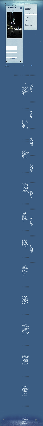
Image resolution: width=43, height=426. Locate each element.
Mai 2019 (31, 149)
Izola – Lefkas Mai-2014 (24, 390)
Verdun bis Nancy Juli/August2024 (25, 86)
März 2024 (31, 94)
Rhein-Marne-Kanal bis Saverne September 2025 (25, 109)
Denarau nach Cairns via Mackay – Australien (25, 173)
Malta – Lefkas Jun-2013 (24, 387)
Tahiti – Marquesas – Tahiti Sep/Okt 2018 (25, 186)
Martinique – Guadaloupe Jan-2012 (25, 299)
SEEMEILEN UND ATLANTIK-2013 (25, 384)
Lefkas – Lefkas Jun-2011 (24, 214)
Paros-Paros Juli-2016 (24, 266)
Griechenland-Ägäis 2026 (21, 0)
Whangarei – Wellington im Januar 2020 (25, 358)
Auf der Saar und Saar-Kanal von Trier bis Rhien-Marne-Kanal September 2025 (25, 99)
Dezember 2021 (31, 118)
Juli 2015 (31, 196)
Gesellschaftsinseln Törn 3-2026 (25, 122)
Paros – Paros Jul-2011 (24, 217)
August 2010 (31, 252)
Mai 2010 (31, 255)
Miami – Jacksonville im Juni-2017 (25, 416)
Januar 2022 (31, 117)
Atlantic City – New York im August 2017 (25, 415)
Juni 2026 (31, 68)
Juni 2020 (31, 137)
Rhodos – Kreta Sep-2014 (24, 240)
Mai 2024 (31, 92)
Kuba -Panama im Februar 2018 (25, 276)
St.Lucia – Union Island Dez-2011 (25, 295)
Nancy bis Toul (23, 95)
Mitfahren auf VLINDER (27, 17)
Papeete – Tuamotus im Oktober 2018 (25, 183)
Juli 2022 (31, 112)
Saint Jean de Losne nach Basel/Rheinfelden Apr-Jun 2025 (25, 111)
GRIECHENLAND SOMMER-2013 (25, 219)
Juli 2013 (31, 219)
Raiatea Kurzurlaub (23, 125)
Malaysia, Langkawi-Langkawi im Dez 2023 (25, 327)
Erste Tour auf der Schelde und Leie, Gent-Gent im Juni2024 (25, 80)
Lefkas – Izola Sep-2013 (24, 386)
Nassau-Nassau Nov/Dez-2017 (25, 154)
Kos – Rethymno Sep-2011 (24, 212)
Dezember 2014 (31, 202)
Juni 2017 (31, 173)
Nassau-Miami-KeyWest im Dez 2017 (25, 152)
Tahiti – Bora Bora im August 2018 (25, 184)
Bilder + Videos (12, 0)
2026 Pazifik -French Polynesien (25, 118)
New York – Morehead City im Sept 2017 (25, 420)
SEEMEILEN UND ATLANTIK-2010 (25, 364)
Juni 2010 (31, 254)
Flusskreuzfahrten (27, 20)
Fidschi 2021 (23, 156)
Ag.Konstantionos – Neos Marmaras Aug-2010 (25, 200)
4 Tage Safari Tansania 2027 (8, 0)
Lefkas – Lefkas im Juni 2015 (24, 248)
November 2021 (31, 119)
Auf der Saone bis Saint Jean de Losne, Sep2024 (25, 77)
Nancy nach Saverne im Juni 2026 (25, 128)
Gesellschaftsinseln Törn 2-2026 (25, 121)
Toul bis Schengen (23, 97)
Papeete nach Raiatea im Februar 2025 (25, 89)
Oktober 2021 (31, 120)
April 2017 (31, 175)
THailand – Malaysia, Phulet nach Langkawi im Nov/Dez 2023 (25, 410)
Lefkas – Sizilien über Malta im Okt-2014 (25, 392)
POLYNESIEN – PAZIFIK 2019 (24, 336)
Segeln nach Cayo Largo (30, 25)
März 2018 (31, 164)
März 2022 (31, 116)
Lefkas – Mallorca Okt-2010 (24, 368)
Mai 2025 (31, 82)
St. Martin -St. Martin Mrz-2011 (24, 293)
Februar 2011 (31, 246)
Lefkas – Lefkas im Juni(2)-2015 (25, 249)
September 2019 (31, 145)
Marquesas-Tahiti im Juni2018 (24, 182)
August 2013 (31, 218)
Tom (25, 24)
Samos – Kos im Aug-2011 (24, 218)
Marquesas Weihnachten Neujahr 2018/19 (25, 181)
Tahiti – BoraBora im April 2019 (25, 196)
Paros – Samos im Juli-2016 (24, 264)
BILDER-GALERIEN (23, 155)
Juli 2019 (31, 147)
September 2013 (31, 217)
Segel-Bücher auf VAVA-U (24, 68)
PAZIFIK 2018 (23, 331)
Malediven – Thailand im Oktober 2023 (25, 328)
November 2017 (31, 168)
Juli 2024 (31, 90)
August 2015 (31, 195)
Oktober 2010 (31, 250)
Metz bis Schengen (23, 94)
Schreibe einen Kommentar (9, 45)
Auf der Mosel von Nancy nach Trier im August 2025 (25, 93)
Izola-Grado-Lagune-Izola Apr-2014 (25, 322)
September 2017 (31, 170)
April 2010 (31, 256)
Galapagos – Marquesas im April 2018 (25, 332)
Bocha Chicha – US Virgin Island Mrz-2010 (25, 279)
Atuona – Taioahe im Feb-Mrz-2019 (25, 191)
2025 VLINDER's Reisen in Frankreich (25, 91)
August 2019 (31, 146)
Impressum (25, 0)
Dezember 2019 (31, 142)
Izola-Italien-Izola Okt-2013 (24, 323)
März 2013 (31, 223)
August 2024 (31, 89)
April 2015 (31, 199)
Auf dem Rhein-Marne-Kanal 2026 (25, 127)
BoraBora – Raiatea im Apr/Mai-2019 (25, 192)
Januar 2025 (31, 85)
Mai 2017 (31, 174)
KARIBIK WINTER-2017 (24, 307)
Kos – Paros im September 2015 (25, 246)
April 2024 (31, 93)
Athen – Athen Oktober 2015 (24, 243)
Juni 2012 (31, 229)
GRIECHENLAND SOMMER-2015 (25, 242)
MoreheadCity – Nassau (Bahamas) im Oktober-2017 (25, 418)
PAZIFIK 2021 (23, 334)
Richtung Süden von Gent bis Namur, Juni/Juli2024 (25, 85)
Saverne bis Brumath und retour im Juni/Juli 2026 (25, 131)
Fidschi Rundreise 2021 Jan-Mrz (25, 160)
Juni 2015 (31, 197)
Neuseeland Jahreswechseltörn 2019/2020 (25, 338)
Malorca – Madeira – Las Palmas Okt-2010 (25, 371)
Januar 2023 (31, 108)
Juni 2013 (31, 220)
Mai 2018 (31, 162)
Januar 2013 (31, 225)
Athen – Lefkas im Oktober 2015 (25, 244)
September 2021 (31, 121)
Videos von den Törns (24, 69)
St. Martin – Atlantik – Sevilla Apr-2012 (25, 383)
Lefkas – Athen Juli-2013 (24, 222)
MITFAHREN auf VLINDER (29, 0)
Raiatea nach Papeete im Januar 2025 (25, 90)
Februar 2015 (31, 201)
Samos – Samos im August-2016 (25, 271)
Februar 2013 (31, 224)
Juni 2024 (31, 91)
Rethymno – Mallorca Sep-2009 (25, 363)
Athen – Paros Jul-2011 (24, 210)
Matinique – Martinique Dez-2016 (25, 306)
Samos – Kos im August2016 (24, 270)
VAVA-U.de (26, 19)
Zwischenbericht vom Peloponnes (11, 7)
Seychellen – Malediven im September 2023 (25, 407)
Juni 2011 (31, 242)
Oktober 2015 (31, 193)
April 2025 (31, 83)
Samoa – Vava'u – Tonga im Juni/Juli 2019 (25, 343)
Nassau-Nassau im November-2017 (25, 153)
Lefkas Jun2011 (23, 215)
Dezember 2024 (31, 86)
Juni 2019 (31, 148)
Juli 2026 (31, 67)
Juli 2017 (31, 172)
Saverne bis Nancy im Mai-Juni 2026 (25, 132)
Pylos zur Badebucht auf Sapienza (20, 61)
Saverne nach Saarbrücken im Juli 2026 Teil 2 (25, 140)
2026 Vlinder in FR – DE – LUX (25, 126)
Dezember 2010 (31, 248)
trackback (11, 58)
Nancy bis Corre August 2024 (24, 83)
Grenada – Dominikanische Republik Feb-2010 (25, 282)
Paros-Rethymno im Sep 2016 (24, 267)
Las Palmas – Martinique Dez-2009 (25, 360)
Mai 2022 (31, 114)
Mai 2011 (31, 243)
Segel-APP (23, 67)
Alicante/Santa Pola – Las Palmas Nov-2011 (25, 375)
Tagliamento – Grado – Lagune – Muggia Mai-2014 (25, 325)
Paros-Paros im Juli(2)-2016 (24, 265)
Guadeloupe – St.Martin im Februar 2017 (25, 311)
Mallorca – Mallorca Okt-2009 (24, 362)
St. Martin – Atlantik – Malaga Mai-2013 (25, 388)
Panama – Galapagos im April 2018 (25, 333)
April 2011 (31, 244)
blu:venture (8, 3)
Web (6, 56)
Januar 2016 (31, 190)
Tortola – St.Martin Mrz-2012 (24, 301)
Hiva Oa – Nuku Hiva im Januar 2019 (25, 193)
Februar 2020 (31, 140)
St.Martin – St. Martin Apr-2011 (24, 296)
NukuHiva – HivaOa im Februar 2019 (25, 195)
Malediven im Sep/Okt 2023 (24, 329)
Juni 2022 (31, 113)
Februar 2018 (31, 165)
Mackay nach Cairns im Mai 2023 (25, 148)
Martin (7, 8)
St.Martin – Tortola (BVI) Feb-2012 (25, 300)
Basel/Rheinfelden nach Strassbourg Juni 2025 (25, 107)
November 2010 (31, 249)
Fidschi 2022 (23, 161)
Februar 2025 (31, 84)
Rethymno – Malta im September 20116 (25, 269)
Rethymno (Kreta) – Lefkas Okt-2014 (25, 239)
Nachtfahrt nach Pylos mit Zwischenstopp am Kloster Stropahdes (9, 61)
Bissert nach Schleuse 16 (27, 9)
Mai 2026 (31, 69)
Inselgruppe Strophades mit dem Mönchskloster (31, 24)
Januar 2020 (31, 141)
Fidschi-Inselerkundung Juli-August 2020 (25, 353)
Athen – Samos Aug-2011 (24, 211)
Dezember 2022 (31, 109)
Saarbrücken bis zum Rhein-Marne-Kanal (25, 104)
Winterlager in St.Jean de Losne (25, 87)
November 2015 (31, 192)
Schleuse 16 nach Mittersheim (28, 8)
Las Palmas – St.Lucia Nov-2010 (25, 367)
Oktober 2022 (31, 110)
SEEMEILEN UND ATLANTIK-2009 (25, 359)
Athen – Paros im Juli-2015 (24, 245)
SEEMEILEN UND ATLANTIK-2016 (25, 399)
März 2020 (31, 139)
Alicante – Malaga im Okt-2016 (24, 400)
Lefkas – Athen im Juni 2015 (24, 247)
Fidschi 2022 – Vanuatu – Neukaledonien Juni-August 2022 (25, 168)
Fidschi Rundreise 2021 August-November (25, 159)
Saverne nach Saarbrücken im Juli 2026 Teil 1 (25, 134)
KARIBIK (22, 272)
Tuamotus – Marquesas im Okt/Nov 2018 (25, 189)
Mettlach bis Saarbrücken (24, 101)
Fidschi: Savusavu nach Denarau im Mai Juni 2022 (25, 165)
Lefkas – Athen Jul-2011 (24, 213)
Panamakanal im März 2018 (24, 330)
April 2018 (31, 163)
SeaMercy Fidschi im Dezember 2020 (25, 355)
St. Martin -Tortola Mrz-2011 (24, 294)
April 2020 (31, 138)
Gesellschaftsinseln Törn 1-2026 (25, 120)
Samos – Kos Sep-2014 (24, 241)
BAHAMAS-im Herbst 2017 (24, 150)
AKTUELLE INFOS (23, 66)
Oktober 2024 (31, 87)
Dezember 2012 (31, 226)
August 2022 (31, 111)
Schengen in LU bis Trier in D (24, 96)
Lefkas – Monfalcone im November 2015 (25, 397)
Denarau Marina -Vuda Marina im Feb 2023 (25, 171)
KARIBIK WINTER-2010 (24, 277)
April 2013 (31, 222)
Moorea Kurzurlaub (23, 124)
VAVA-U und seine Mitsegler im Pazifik (25, 423)
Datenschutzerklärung (17, 0)
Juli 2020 (31, 136)
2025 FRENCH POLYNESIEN (24, 88)
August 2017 (31, 171)
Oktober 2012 (31, 228)
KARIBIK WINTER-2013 (24, 303)
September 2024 (31, 88)
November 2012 (31, 227)
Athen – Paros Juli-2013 (24, 221)
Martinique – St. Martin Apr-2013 (25, 304)
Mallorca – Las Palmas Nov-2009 (25, 361)
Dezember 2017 (31, 167)
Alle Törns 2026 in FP (24, 119)
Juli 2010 (31, 253)
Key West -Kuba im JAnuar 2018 (25, 275)
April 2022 (31, 115)
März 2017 (31, 176)
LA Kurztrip (23, 123)
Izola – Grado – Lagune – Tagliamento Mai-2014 (25, 319)
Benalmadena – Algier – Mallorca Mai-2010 (25, 366)
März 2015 (31, 200)
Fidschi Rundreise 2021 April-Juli (25, 157)
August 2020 (31, 135)
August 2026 (31, 66)
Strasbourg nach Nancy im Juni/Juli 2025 (25, 113)
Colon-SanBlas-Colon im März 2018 (25, 274)
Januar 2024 (31, 95)
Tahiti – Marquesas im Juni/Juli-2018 (25, 187)
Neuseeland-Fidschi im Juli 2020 (25, 354)
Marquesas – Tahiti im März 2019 (25, 194)
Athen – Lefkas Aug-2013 (24, 220)
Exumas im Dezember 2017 (24, 151)
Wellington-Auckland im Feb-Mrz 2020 (25, 356)
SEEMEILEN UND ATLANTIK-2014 (25, 389)
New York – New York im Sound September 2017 (25, 422)
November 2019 (31, 143)
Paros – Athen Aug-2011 (24, 216)
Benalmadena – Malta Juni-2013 (25, 385)
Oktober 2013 (31, 216)
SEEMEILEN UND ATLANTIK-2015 (25, 395)
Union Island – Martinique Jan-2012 (25, 302)
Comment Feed (21, 43)
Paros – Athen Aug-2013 (24, 224)
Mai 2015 (31, 198)
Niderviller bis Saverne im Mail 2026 (25, 129)
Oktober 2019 (31, 144)
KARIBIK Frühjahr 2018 (24, 273)
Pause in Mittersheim (27, 7)
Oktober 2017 (31, 169)
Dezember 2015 (31, 191)
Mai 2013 (31, 221)
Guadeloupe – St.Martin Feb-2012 (25, 298)
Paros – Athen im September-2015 (25, 251)
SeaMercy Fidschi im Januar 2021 (25, 335)
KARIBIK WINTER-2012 (24, 297)
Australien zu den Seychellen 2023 (25, 149)
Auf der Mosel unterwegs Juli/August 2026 (25, 142)
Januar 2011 (31, 247)
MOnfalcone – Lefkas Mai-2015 (25, 398)
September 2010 (31, 251)
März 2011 (31, 245)
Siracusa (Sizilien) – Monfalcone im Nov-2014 (25, 394)
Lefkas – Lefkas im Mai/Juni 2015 (25, 250)
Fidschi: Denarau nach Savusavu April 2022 (25, 163)
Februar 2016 (31, 189)
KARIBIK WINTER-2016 (24, 305)
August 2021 (31, 122)
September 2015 (31, 194)
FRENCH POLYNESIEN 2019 (24, 190)
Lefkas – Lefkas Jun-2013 (24, 223)
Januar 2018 (31, 166)
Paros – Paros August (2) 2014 (24, 237)
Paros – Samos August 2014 (24, 238)
